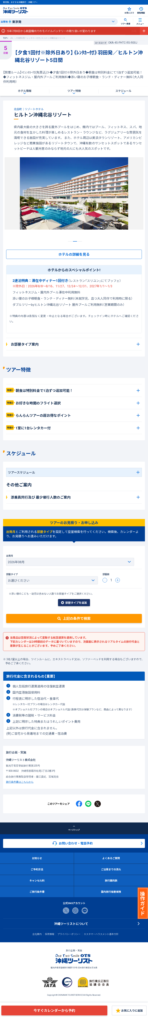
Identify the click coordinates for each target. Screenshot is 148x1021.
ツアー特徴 (74, 91)
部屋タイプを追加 (76, 602)
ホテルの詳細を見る (74, 254)
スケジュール (123, 91)
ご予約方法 (37, 869)
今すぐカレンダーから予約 (54, 1010)
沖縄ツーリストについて (71, 923)
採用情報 (49, 934)
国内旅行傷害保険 (111, 891)
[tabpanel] (74, 196)
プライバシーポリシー (69, 934)
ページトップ (74, 829)
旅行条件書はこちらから (20, 781)
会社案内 (37, 934)
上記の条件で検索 (77, 618)
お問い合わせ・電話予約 (76, 843)
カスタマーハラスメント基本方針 (101, 934)
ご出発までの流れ (111, 869)
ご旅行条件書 (37, 891)
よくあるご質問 (111, 858)
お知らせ (37, 858)
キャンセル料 (37, 880)
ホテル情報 (24, 91)
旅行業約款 (111, 880)
